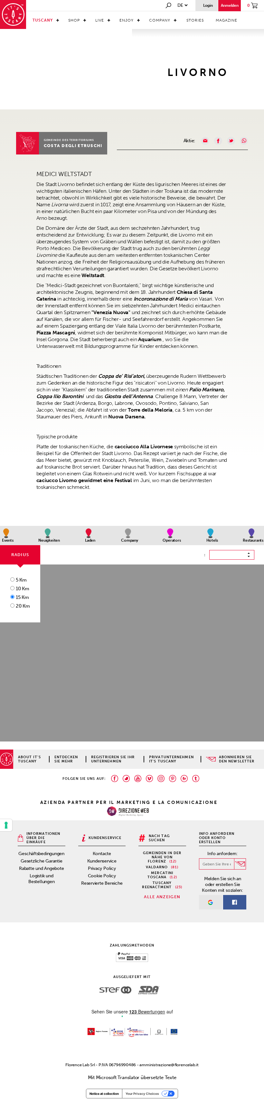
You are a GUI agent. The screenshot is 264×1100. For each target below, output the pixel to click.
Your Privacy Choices (142, 1093)
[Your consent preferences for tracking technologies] (6, 825)
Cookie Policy (102, 876)
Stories (195, 20)
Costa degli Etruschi (73, 145)
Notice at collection (104, 1093)
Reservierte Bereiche (102, 883)
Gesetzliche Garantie (41, 861)
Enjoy (126, 20)
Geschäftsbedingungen (41, 853)
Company (159, 20)
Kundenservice (102, 861)
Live (99, 20)
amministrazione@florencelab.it (168, 1064)
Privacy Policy (102, 868)
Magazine (226, 20)
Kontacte (102, 853)
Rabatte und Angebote (41, 868)
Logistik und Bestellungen (41, 878)
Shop (74, 20)
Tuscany (43, 20)
